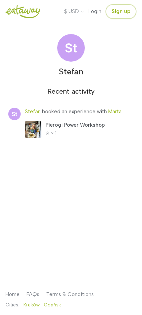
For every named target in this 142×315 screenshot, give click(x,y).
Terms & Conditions (70, 294)
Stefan (33, 111)
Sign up (121, 11)
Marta (115, 111)
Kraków (31, 304)
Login (95, 11)
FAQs (33, 294)
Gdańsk (52, 304)
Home (13, 294)
